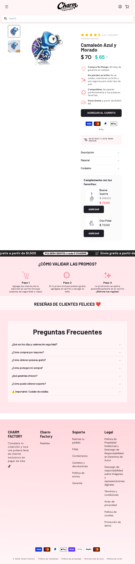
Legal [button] (108, 432)
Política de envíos (78, 474)
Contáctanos (80, 455)
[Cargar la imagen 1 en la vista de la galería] (14, 31)
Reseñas (45, 443)
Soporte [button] (78, 432)
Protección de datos (112, 523)
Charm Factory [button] (46, 434)
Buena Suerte (103, 192)
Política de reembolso (48, 559)
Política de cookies (110, 513)
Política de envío (114, 559)
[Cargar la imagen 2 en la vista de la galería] (14, 46)
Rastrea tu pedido (78, 440)
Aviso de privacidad (110, 503)
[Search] (5, 18)
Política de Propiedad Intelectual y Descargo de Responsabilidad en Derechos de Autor (114, 449)
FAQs (75, 449)
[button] (6, 6)
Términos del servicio (94, 559)
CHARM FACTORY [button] (15, 434)
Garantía (77, 483)
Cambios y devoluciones (80, 464)
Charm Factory (28, 559)
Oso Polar (105, 221)
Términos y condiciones (111, 493)
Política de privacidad (71, 559)
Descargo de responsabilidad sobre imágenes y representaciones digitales (114, 475)
